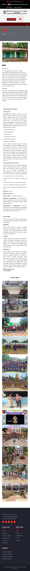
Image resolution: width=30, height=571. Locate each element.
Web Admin (9, 7)
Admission (5, 542)
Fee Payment (11, 19)
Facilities (5, 540)
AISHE (18, 540)
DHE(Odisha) (20, 535)
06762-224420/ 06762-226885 (11, 516)
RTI (17, 531)
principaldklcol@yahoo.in (10, 518)
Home (3, 34)
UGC (18, 538)
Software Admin (17, 7)
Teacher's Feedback (7, 554)
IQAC (18, 533)
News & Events (6, 538)
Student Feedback (7, 552)
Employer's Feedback (8, 556)
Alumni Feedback (7, 559)
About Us (5, 533)
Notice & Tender (7, 535)
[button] (15, 4)
